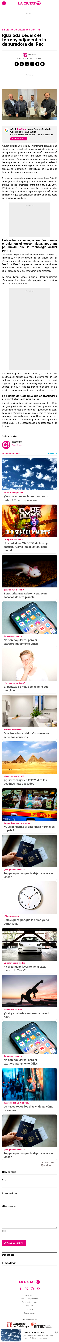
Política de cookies (29, 1302)
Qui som (29, 1306)
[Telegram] (37, 64)
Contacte (29, 1309)
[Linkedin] (27, 64)
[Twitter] (22, 64)
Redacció (32, 55)
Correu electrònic (9, 1193)
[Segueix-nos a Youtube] (38, 1288)
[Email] (42, 64)
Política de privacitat (29, 1299)
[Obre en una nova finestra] (18, 1325)
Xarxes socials (29, 1313)
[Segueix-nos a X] (26, 1288)
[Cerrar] (56, 1332)
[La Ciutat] (29, 3)
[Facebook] (17, 64)
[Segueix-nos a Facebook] (20, 1288)
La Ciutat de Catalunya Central (21, 29)
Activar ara (17, 139)
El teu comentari (9, 1206)
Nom (4, 1180)
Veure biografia (17, 445)
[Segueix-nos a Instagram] (32, 1288)
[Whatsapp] (32, 64)
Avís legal (29, 1295)
